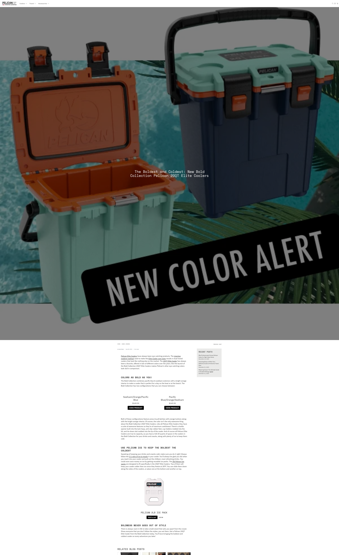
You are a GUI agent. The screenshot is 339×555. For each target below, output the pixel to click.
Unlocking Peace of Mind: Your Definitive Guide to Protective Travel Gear (209, 363)
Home (118, 344)
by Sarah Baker (120, 349)
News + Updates (126, 344)
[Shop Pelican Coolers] (10, 3)
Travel (31, 3)
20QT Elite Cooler (170, 361)
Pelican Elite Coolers (129, 356)
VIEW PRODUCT (135, 408)
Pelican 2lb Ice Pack (154, 512)
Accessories (42, 3)
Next (220, 344)
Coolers (22, 3)
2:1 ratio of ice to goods (138, 456)
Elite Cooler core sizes (157, 358)
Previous (215, 344)
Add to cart (152, 517)
